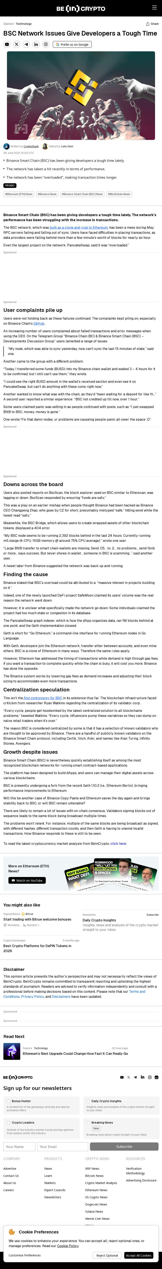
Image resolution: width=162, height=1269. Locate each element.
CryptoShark (31, 146)
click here (118, 843)
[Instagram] (45, 44)
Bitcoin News (94, 1176)
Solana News (94, 1211)
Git (36, 323)
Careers (8, 1190)
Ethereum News (96, 1190)
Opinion (8, 24)
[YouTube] (7, 44)
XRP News (92, 1169)
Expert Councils (54, 1190)
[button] (41, 1105)
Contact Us (11, 1176)
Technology (24, 24)
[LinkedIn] (36, 44)
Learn (48, 1176)
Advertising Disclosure (141, 1180)
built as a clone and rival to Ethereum (78, 227)
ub (42, 323)
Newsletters (52, 1197)
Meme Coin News (97, 1219)
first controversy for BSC (42, 698)
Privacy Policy (32, 996)
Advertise (9, 1169)
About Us (9, 1183)
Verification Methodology (135, 1171)
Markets (50, 1183)
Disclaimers (61, 996)
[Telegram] (26, 44)
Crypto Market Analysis (101, 1183)
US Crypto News (96, 1197)
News (48, 1169)
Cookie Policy (67, 1246)
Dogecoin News (96, 1204)
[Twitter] (16, 44)
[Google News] (156, 1077)
